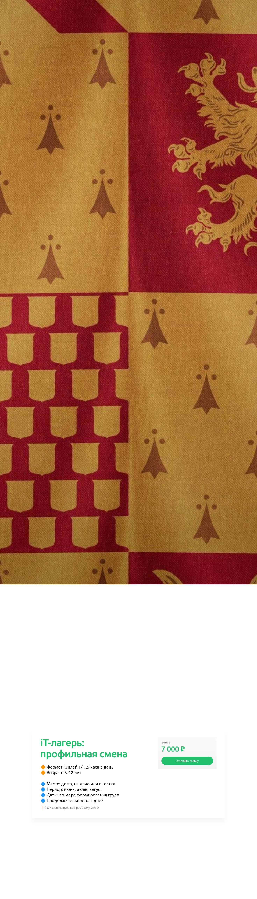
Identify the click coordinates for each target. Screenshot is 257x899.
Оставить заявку (187, 761)
